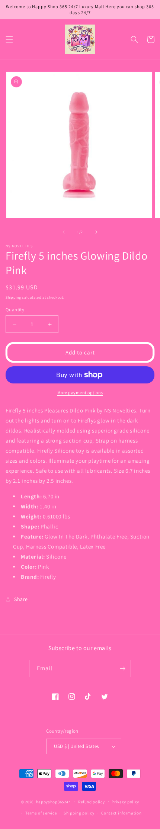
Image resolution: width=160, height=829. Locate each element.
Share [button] (21, 599)
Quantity (15, 309)
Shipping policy (79, 813)
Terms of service (41, 813)
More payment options (80, 392)
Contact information (121, 813)
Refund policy (91, 801)
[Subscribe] (122, 668)
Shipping (13, 297)
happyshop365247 (53, 801)
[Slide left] (63, 232)
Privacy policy (125, 801)
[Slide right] (96, 232)
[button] (9, 39)
